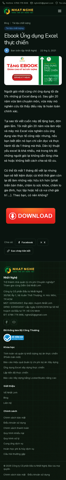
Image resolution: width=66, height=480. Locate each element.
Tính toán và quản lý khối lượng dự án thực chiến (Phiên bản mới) (31, 355)
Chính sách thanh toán (16, 428)
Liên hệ (8, 402)
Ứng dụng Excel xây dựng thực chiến (24, 367)
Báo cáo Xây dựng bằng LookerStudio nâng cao (30, 377)
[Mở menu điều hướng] (60, 11)
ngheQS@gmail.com (43, 3)
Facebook (27, 242)
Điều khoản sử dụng (15, 422)
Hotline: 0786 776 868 (17, 3)
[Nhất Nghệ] (18, 11)
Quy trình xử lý (11, 438)
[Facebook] (7, 322)
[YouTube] (14, 322)
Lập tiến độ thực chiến (16, 372)
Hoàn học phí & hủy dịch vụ (19, 448)
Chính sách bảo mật (15, 417)
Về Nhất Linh (10, 392)
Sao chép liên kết (20, 250)
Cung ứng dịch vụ (13, 443)
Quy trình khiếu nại (14, 433)
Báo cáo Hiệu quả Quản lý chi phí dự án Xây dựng (31, 362)
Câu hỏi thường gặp (14, 453)
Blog (6, 23)
